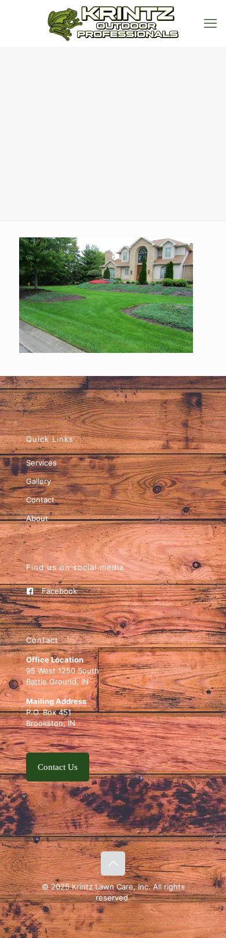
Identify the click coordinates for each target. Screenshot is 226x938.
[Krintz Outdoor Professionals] (113, 23)
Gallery (38, 481)
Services (41, 462)
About (37, 518)
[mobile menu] (210, 23)
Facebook (59, 590)
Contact (40, 499)
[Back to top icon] (113, 863)
